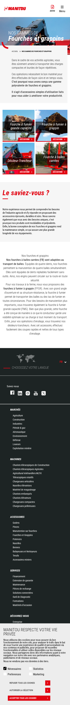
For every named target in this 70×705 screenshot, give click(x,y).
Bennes (16, 547)
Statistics (38, 669)
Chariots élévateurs (22, 497)
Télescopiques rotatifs (23, 477)
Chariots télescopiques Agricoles (28, 469)
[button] (62, 8)
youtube (34, 392)
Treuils (16, 555)
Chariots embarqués (22, 493)
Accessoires (17, 517)
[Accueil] (15, 8)
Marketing (38, 674)
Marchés (15, 409)
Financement (19, 576)
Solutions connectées (23, 592)
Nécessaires (14, 669)
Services (15, 570)
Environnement (20, 436)
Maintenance (19, 584)
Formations (18, 601)
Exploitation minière (22, 448)
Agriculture (18, 415)
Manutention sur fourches (25, 531)
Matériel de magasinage (24, 489)
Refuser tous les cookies (22, 683)
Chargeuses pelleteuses (24, 506)
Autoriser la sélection (21, 690)
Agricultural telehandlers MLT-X (27, 473)
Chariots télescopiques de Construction (31, 465)
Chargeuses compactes (24, 502)
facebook (10, 392)
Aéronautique (19, 432)
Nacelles (17, 543)
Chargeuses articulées (23, 481)
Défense (17, 440)
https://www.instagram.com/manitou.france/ (26, 392)
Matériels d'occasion (22, 605)
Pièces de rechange (22, 588)
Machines (15, 459)
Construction (19, 419)
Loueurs (16, 444)
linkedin (18, 392)
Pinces (16, 527)
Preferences (14, 674)
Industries (17, 423)
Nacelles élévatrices (22, 485)
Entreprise (17, 621)
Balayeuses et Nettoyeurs (25, 551)
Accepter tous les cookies (23, 698)
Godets (16, 522)
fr (61, 361)
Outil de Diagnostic (21, 597)
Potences (17, 539)
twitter (42, 392)
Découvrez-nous (19, 616)
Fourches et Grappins (23, 535)
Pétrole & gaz (19, 427)
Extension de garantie (23, 580)
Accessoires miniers (22, 559)
